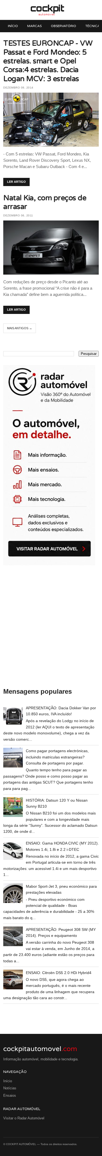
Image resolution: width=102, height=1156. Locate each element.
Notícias (9, 1088)
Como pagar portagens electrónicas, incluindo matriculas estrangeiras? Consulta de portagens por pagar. (57, 757)
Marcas (34, 26)
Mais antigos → (19, 328)
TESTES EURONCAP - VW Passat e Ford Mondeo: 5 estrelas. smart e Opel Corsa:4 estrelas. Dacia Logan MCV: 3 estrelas (47, 61)
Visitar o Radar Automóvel (23, 1118)
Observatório (63, 26)
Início (13, 26)
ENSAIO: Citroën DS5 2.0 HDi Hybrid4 (58, 972)
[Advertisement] (51, 627)
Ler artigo (16, 181)
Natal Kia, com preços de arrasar (44, 202)
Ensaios (9, 1095)
